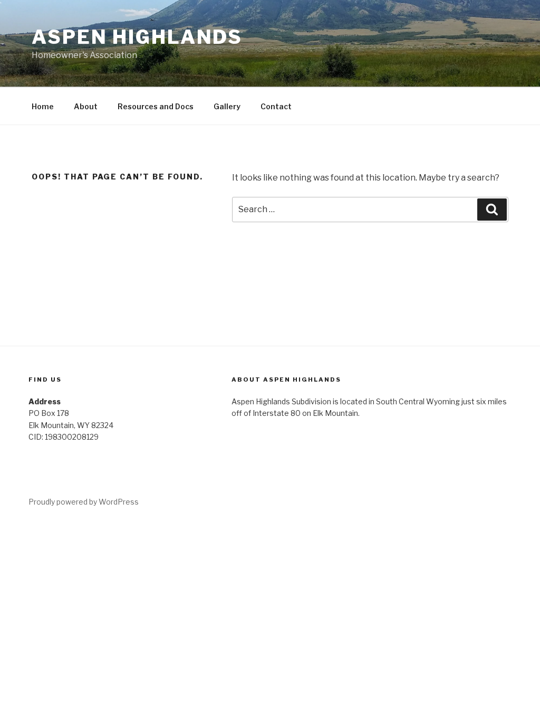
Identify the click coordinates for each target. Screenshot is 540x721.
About (86, 106)
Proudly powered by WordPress (83, 501)
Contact (276, 106)
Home (43, 106)
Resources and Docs (156, 106)
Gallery (227, 106)
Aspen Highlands (137, 37)
